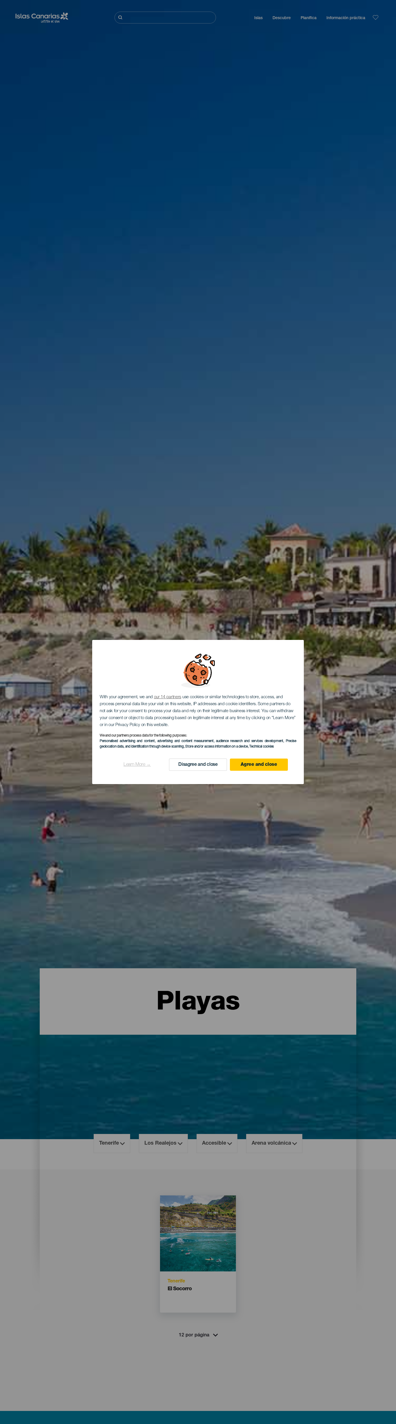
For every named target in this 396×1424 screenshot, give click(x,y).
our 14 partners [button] (167, 697)
